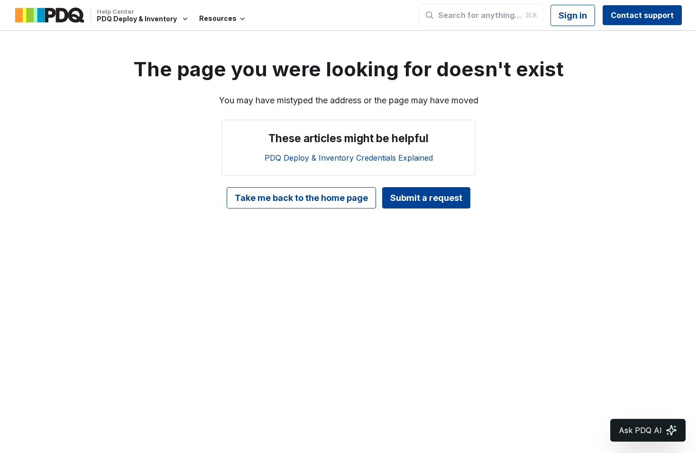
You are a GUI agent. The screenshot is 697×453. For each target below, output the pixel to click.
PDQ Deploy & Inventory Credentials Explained (349, 158)
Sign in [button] (573, 15)
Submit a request (426, 198)
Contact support (642, 15)
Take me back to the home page (301, 198)
